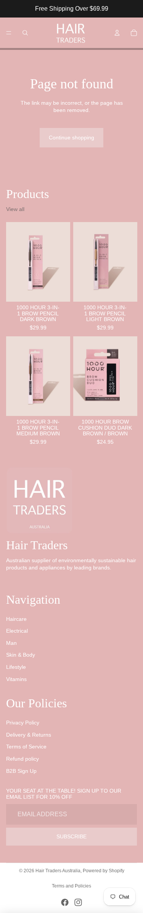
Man (11, 643)
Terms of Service (26, 747)
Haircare (16, 619)
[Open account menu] (117, 32)
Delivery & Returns (28, 735)
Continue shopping (71, 137)
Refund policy (22, 759)
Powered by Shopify (103, 870)
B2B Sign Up (21, 771)
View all (15, 209)
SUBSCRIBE (71, 836)
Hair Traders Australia (57, 870)
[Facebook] (64, 902)
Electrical (17, 631)
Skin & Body (20, 655)
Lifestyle (16, 667)
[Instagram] (78, 902)
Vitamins (16, 679)
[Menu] (9, 33)
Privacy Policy (22, 723)
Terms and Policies (71, 886)
